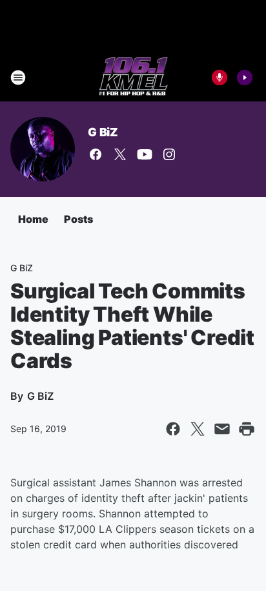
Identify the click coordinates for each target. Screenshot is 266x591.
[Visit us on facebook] (95, 154)
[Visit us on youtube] (144, 154)
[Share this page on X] (198, 429)
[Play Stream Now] (244, 77)
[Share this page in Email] (222, 429)
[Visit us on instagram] (169, 154)
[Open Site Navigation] (18, 77)
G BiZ (103, 132)
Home (33, 219)
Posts (78, 219)
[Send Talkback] (219, 77)
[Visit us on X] (120, 154)
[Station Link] (133, 77)
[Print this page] (247, 429)
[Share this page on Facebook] (173, 429)
